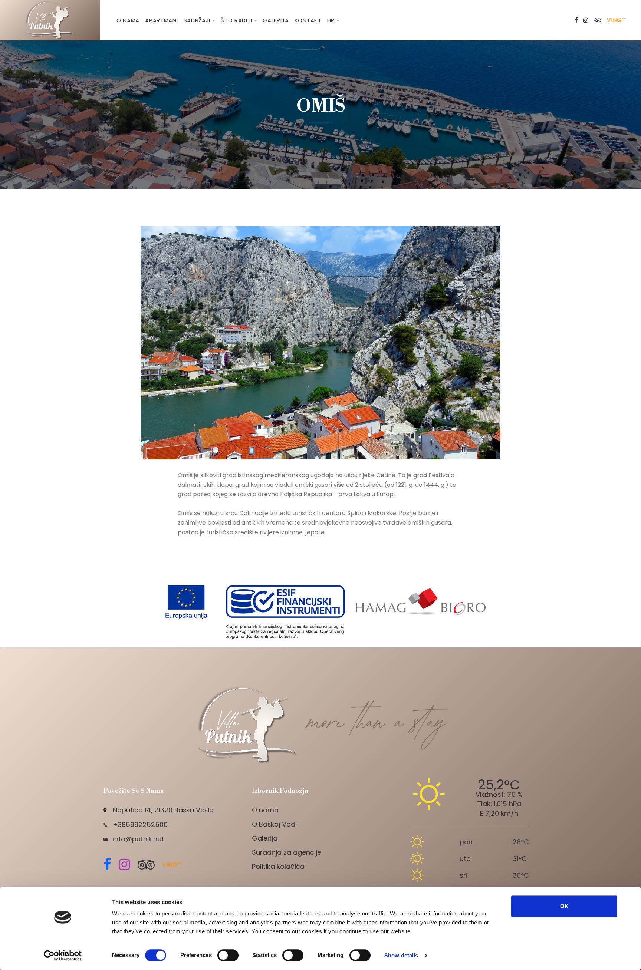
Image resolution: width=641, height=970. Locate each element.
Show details (401, 955)
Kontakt (308, 20)
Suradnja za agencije (286, 852)
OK (564, 906)
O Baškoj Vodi (274, 824)
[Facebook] (576, 20)
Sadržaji (197, 20)
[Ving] (617, 20)
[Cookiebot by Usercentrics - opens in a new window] (62, 955)
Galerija (276, 20)
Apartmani (161, 20)
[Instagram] (586, 20)
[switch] (228, 955)
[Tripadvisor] (597, 20)
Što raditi (236, 20)
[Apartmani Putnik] (50, 20)
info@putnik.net (138, 839)
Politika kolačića (278, 866)
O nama (127, 20)
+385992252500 (140, 824)
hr (331, 20)
